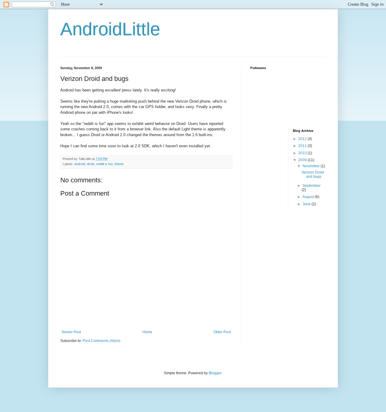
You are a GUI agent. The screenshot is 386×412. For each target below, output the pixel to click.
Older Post (222, 332)
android (79, 164)
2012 (303, 139)
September (311, 186)
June (307, 204)
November (311, 166)
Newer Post (71, 332)
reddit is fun (104, 164)
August (308, 197)
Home (147, 332)
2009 (303, 160)
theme (119, 164)
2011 (303, 146)
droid (90, 164)
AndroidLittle (110, 29)
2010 (303, 153)
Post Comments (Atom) (101, 341)
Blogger (215, 373)
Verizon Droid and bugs (313, 174)
